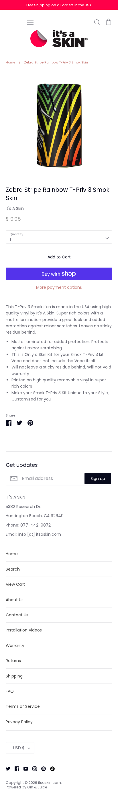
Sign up (98, 478)
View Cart (15, 584)
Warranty (15, 645)
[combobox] (59, 237)
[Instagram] (32, 768)
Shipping (14, 676)
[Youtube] (23, 768)
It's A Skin (15, 208)
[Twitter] (5, 768)
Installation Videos (24, 630)
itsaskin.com (49, 782)
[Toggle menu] (30, 22)
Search (13, 569)
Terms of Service (23, 706)
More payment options (59, 287)
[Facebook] (14, 768)
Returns (13, 660)
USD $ (18, 748)
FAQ (10, 691)
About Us (14, 600)
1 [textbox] (10, 240)
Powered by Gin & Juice (26, 787)
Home (12, 554)
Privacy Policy (19, 722)
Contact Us (17, 615)
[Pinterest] (41, 768)
